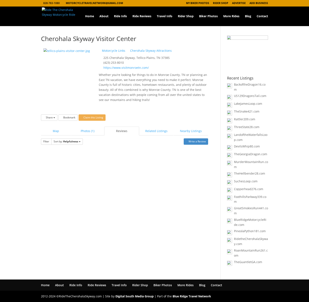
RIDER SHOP (220, 3)
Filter (46, 141)
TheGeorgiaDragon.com (250, 154)
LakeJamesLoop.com (248, 104)
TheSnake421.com (246, 111)
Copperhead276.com (248, 189)
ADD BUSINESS (259, 3)
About (103, 16)
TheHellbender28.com (249, 173)
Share (49, 117)
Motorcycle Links (113, 51)
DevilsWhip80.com (247, 146)
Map (56, 131)
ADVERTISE (239, 3)
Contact (262, 16)
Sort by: (66, 141)
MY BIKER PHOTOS (197, 3)
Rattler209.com (244, 119)
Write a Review (197, 141)
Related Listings (156, 131)
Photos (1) (87, 131)
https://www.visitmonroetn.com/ (126, 68)
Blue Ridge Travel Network (192, 296)
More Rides (231, 16)
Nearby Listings (191, 131)
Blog (248, 16)
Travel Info (164, 16)
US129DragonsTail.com (250, 96)
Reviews (121, 131)
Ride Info (120, 16)
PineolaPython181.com (250, 231)
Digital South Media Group (134, 296)
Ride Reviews (141, 16)
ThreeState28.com (246, 127)
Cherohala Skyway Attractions (150, 51)
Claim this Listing (93, 117)
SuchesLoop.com (246, 181)
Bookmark (69, 117)
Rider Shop (186, 16)
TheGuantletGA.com (248, 262)
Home (89, 16)
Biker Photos (208, 16)
